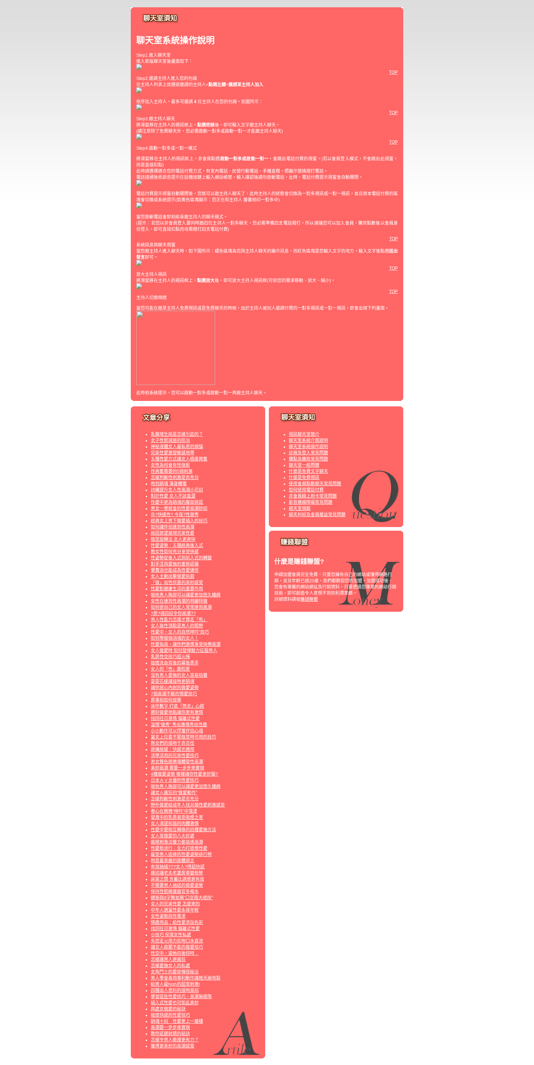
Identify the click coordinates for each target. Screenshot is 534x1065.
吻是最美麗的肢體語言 (172, 860)
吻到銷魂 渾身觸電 (169, 483)
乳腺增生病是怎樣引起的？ (177, 434)
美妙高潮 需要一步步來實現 (177, 768)
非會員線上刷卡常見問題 (313, 496)
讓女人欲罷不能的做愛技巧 (177, 947)
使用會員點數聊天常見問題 (315, 483)
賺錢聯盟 (309, 599)
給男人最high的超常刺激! (175, 984)
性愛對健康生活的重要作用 (177, 588)
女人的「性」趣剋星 (170, 669)
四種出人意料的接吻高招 (175, 990)
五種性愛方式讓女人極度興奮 (179, 459)
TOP (393, 72)
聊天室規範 (300, 508)
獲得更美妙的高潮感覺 (172, 1046)
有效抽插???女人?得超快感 (178, 866)
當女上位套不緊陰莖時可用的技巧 (183, 737)
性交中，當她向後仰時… (175, 953)
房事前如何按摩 (166, 700)
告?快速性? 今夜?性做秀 (175, 514)
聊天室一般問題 (304, 465)
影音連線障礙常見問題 (310, 502)
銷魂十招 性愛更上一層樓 (177, 1021)
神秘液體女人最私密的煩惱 (177, 446)
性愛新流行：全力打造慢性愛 (179, 848)
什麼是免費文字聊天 (308, 471)
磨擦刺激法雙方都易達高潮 (177, 842)
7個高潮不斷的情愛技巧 (174, 693)
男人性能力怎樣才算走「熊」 (179, 619)
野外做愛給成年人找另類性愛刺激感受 (188, 805)
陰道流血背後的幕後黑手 (175, 663)
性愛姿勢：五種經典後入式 (177, 545)
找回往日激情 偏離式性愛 (175, 718)
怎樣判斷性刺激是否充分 (175, 477)
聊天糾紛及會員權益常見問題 (317, 514)
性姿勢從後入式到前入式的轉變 (181, 557)
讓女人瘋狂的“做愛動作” (174, 792)
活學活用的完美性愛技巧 (175, 755)
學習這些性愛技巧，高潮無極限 (181, 996)
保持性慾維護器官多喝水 (175, 891)
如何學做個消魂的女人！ (175, 638)
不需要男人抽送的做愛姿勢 (177, 885)
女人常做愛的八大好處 (172, 836)
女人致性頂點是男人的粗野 (177, 625)
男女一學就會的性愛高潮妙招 (179, 508)
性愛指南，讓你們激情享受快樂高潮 (186, 644)
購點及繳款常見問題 (308, 459)
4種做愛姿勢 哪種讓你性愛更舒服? (184, 774)
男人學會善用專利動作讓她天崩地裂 (186, 978)
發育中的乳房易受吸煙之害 (177, 817)
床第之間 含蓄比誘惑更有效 (177, 879)
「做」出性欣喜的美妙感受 (177, 582)
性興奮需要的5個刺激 (172, 471)
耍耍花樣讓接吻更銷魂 (172, 681)
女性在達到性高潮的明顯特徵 (179, 601)
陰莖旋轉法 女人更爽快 (173, 539)
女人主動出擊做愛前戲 (172, 576)
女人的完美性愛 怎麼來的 (175, 904)
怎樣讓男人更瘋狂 (168, 959)
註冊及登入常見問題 (308, 452)
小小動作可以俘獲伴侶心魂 (177, 731)
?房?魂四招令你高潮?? (173, 613)
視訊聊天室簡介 (304, 434)
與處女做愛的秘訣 (168, 1009)
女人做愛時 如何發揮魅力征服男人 (184, 650)
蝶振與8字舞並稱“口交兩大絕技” (182, 897)
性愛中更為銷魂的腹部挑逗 (177, 502)
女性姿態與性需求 (168, 916)
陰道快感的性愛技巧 (170, 1015)
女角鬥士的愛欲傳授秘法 (175, 971)
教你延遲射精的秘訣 (170, 1033)
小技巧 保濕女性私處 (171, 934)
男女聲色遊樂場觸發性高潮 (177, 761)
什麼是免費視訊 (304, 477)
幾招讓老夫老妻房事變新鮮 (177, 873)
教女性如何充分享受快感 (175, 551)
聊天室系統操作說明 (308, 446)
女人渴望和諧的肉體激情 (175, 823)
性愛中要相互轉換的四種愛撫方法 (183, 829)
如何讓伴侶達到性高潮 (172, 527)
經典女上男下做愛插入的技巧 (179, 520)
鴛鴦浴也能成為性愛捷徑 (175, 570)
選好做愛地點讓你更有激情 (177, 712)
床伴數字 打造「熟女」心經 (177, 706)
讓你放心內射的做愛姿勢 (175, 687)
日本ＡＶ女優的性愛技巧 (175, 780)
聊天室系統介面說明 (308, 440)
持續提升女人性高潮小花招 (177, 490)
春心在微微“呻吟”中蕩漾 (174, 811)
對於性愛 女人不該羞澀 (173, 496)
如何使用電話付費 (306, 490)
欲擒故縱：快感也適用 (172, 749)
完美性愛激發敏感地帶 (172, 452)
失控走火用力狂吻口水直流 (177, 941)
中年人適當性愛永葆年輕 (175, 910)
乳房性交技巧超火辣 (170, 656)
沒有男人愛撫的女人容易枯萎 (179, 675)
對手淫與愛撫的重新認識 (175, 564)
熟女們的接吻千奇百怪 (172, 743)
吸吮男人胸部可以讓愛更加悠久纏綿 (186, 595)
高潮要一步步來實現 (170, 1027)
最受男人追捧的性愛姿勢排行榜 (181, 854)
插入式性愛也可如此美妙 (175, 1002)
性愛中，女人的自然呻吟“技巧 (180, 632)
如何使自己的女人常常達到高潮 (181, 607)
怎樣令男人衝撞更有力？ (175, 1039)
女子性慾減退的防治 (170, 440)
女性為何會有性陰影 (170, 465)
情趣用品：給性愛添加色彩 (177, 922)
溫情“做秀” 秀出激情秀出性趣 (179, 724)
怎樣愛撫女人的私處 (170, 965)
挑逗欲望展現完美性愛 (172, 533)
